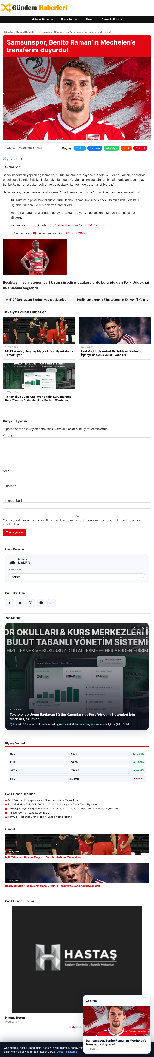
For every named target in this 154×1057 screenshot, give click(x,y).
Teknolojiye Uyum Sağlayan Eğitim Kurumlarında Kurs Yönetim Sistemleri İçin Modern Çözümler (63, 808)
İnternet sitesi (12, 500)
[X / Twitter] (20, 603)
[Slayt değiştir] (70, 1027)
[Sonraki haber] (142, 629)
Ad (6, 471)
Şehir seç (15, 569)
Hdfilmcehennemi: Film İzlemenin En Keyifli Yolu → (113, 299)
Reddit (126, 148)
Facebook (95, 148)
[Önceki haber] (134, 629)
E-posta (10, 486)
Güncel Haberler (42, 19)
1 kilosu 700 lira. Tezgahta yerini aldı (29, 812)
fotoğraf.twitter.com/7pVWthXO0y (72, 225)
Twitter (80, 148)
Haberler (8, 31)
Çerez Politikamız (67, 1051)
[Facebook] (9, 603)
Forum (90, 19)
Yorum (8, 435)
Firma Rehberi (70, 19)
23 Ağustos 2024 (73, 233)
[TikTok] (51, 603)
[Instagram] (30, 603)
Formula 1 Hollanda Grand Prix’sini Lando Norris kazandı (40, 816)
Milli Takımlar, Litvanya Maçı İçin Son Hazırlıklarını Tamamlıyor (43, 800)
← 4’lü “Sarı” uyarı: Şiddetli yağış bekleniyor (36, 299)
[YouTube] (41, 603)
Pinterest (140, 148)
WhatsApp (111, 148)
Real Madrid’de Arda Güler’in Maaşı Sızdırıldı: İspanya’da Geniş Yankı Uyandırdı (53, 804)
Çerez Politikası (112, 19)
